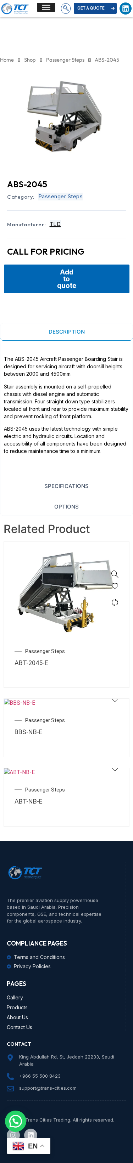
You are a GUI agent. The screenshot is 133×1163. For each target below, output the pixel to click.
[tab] (66, 332)
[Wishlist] (115, 588)
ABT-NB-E (29, 801)
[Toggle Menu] (46, 7)
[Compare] (115, 602)
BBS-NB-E (29, 732)
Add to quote (66, 279)
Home (7, 59)
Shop (30, 59)
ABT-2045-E (31, 662)
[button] (66, 8)
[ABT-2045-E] (115, 574)
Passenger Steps (65, 59)
